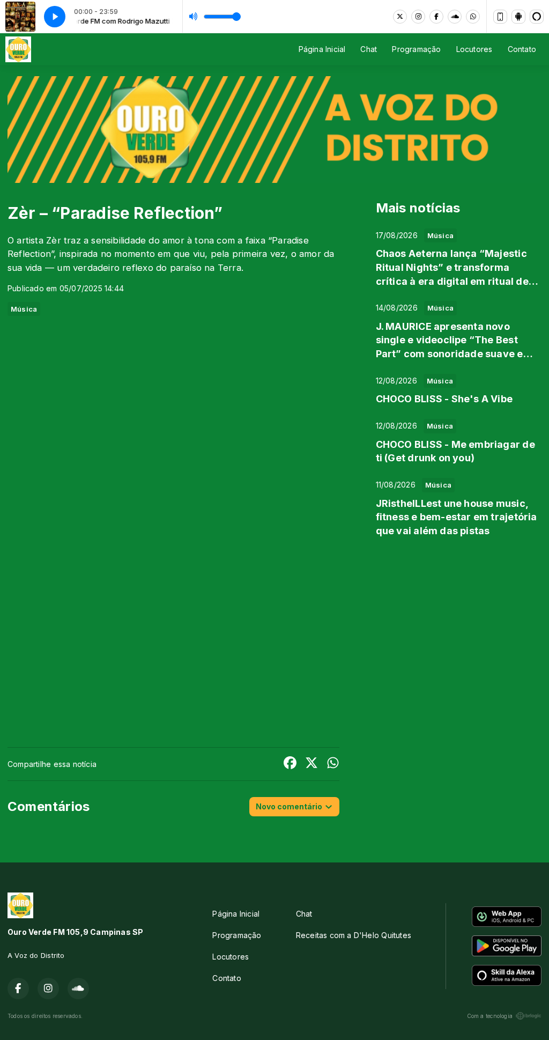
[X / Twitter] (400, 17)
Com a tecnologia (490, 1016)
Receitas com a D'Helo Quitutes (353, 935)
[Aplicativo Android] (518, 17)
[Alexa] (537, 17)
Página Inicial (322, 49)
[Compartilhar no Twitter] (311, 764)
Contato (522, 49)
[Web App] (500, 17)
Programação (416, 49)
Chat (368, 49)
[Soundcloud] (455, 17)
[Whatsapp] (473, 17)
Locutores (474, 49)
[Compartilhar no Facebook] (290, 764)
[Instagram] (418, 17)
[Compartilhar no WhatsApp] (333, 764)
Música (24, 309)
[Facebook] (436, 17)
